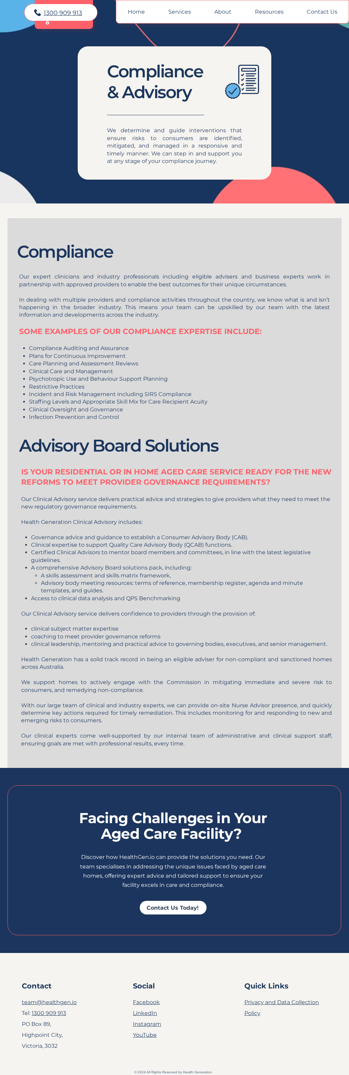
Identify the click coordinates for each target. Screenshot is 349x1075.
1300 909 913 (63, 13)
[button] (179, 11)
